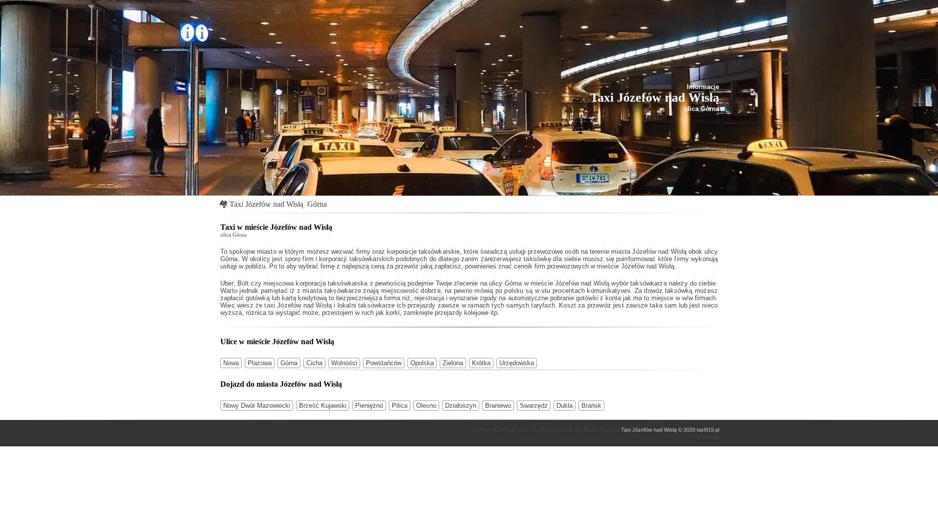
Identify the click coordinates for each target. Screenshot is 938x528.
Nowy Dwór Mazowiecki (256, 405)
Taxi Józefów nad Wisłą (266, 204)
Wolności (344, 363)
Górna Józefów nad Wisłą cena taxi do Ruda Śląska (545, 429)
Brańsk (591, 405)
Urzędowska (516, 363)
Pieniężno (369, 405)
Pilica (399, 405)
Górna (317, 204)
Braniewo (498, 405)
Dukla (564, 405)
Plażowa (260, 363)
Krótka (481, 363)
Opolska (422, 363)
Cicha (314, 363)
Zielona (453, 363)
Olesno (426, 405)
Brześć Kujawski (322, 405)
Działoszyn (460, 405)
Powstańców (384, 363)
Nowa (231, 363)
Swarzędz (534, 405)
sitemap (708, 436)
